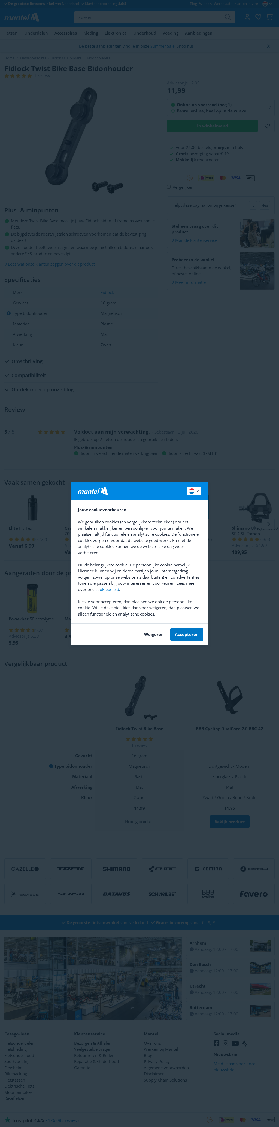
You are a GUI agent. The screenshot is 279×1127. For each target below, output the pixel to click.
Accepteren (187, 634)
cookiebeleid (107, 589)
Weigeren (154, 634)
